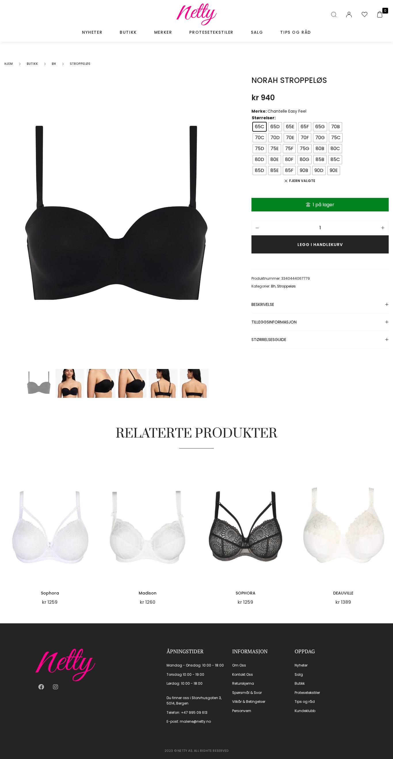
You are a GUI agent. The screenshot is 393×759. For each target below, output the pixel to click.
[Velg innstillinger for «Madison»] (191, 546)
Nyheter (92, 32)
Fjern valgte (302, 181)
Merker (163, 32)
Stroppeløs (80, 64)
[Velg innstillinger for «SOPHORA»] (288, 546)
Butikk (128, 32)
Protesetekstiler (211, 32)
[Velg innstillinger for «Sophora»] (93, 546)
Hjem (8, 64)
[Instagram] (55, 687)
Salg (257, 32)
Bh (54, 64)
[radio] (259, 126)
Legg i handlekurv (320, 244)
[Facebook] (41, 687)
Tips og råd (295, 32)
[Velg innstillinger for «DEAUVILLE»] (386, 546)
